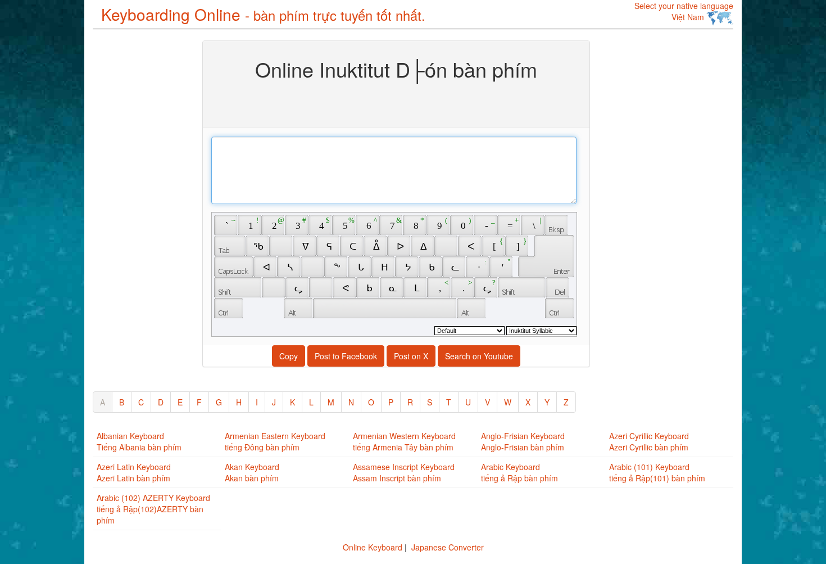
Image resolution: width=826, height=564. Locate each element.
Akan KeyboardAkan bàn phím (252, 472)
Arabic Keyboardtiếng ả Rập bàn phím (519, 472)
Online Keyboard (372, 547)
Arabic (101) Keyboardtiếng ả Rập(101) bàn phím (657, 472)
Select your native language (683, 11)
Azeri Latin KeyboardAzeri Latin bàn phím (134, 472)
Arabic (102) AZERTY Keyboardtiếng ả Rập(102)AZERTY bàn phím (153, 509)
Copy (288, 356)
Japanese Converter (447, 547)
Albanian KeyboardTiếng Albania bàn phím (139, 441)
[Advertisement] (138, 209)
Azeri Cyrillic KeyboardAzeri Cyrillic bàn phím (649, 441)
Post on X (411, 356)
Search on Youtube (479, 356)
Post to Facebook (346, 356)
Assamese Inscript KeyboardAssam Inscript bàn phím (404, 472)
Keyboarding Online (263, 14)
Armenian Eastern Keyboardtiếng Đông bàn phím (275, 441)
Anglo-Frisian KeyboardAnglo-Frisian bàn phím (523, 441)
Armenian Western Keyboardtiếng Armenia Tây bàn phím (404, 441)
